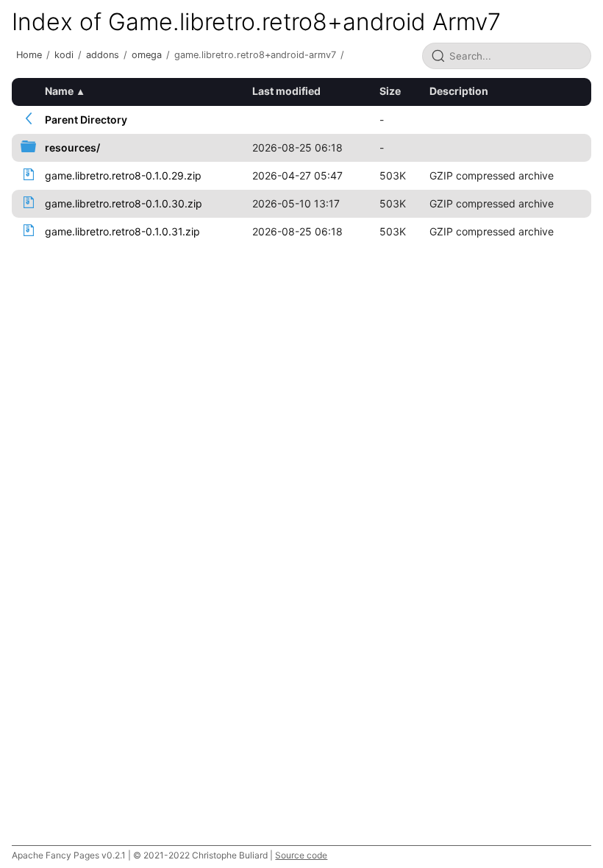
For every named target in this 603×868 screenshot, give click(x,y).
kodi (64, 54)
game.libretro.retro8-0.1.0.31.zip (122, 231)
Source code (301, 855)
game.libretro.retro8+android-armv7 (255, 54)
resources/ (72, 147)
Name (59, 91)
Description (458, 91)
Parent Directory (86, 119)
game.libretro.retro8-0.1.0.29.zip (123, 175)
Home (29, 54)
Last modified (286, 91)
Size (390, 91)
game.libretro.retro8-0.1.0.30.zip (123, 203)
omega (147, 54)
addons (102, 54)
